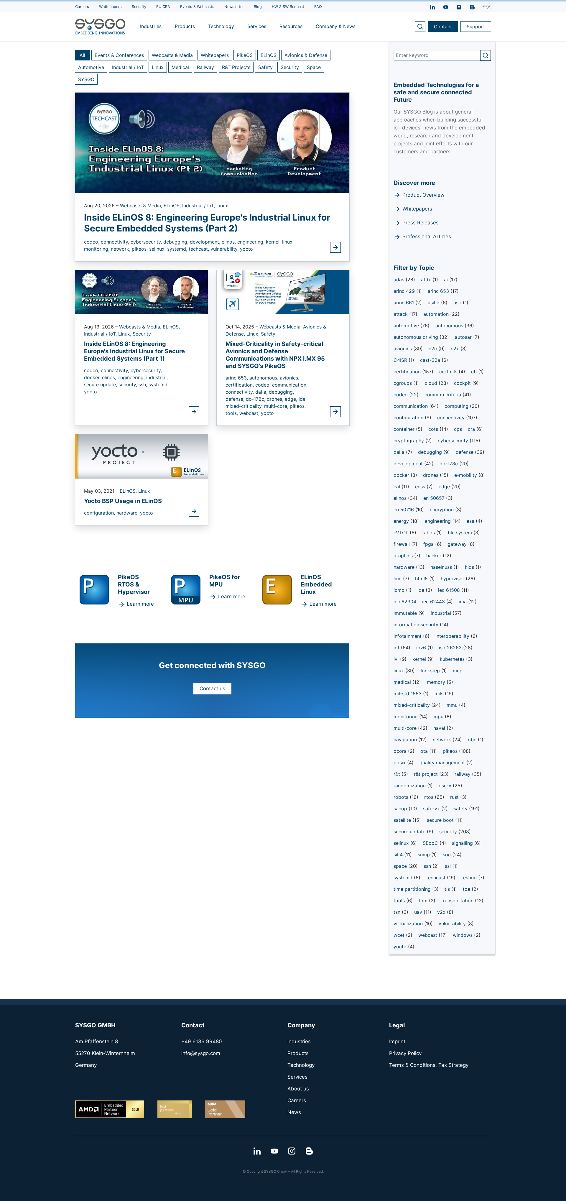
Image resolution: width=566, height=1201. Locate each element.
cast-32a (431, 360)
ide (421, 590)
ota (424, 751)
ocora (401, 751)
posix (400, 762)
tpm (424, 900)
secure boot (441, 820)
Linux (158, 67)
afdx (426, 279)
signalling (463, 843)
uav (419, 912)
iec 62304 (405, 601)
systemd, (178, 249)
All (82, 55)
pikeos (451, 751)
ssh (428, 866)
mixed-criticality (412, 705)
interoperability (453, 636)
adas (400, 279)
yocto (246, 249)
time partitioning (413, 889)
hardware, (128, 513)
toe (467, 889)
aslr (458, 302)
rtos (429, 797)
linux (399, 670)
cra (472, 429)
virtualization (409, 923)
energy (402, 521)
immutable (406, 613)
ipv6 (421, 647)
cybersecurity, (147, 242)
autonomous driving (417, 337)
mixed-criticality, (245, 406)
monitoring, (97, 249)
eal (398, 486)
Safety (265, 67)
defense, (236, 399)
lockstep (431, 670)
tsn (398, 912)
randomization (410, 785)
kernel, (274, 242)
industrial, (157, 377)
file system (460, 532)
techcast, (199, 249)
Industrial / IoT (128, 67)
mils (440, 693)
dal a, (262, 392)
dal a (400, 452)
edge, (292, 399)
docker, (93, 377)
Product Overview (423, 195)
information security (417, 624)
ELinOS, (173, 205)
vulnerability (453, 923)
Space (314, 67)
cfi (474, 371)
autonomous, (264, 378)
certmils (449, 371)
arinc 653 (439, 291)
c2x (455, 348)
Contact (443, 26)
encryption (442, 509)
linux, (288, 242)
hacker (434, 555)
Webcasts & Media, (142, 205)
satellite (403, 820)
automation (436, 314)
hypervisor (453, 578)
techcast (436, 877)
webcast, (250, 413)
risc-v (446, 785)
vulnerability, (225, 249)
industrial (442, 613)
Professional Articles (426, 236)
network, (121, 249)
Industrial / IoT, (199, 205)
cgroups (403, 383)
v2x (442, 912)
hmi (398, 578)
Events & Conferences (119, 55)
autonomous (450, 325)
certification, (240, 385)
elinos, (229, 242)
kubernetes (453, 659)
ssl (448, 866)
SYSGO (86, 79)
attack (401, 314)
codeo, (92, 242)
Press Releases (420, 223)
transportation (458, 900)
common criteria (443, 394)
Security (290, 67)
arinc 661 (404, 302)
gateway (457, 544)
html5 (422, 578)
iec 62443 (434, 601)
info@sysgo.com (200, 1053)
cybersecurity (454, 440)
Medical (180, 67)
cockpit (463, 383)
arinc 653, (237, 378)
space (401, 866)
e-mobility (466, 475)
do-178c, (256, 399)
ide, (303, 399)
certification (408, 371)
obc (473, 739)
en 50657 (434, 498)
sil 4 (399, 854)
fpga (429, 544)
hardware (405, 567)
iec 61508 (449, 590)
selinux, (158, 249)
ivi (397, 659)
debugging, (176, 242)
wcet (400, 935)
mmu (453, 705)
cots (434, 429)
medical (403, 682)
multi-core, (277, 406)
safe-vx (432, 808)
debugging (430, 452)
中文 (487, 6)
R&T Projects (236, 67)
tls (448, 889)
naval (440, 728)
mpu (439, 716)
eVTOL (402, 532)
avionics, (289, 378)
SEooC (431, 843)
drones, (276, 399)
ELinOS (269, 55)
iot (397, 647)
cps (458, 429)
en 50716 (404, 509)
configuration (409, 417)
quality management (442, 762)
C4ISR (401, 360)
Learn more (140, 604)
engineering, (251, 242)
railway (463, 774)
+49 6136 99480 (201, 1041)
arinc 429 (405, 291)
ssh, (144, 384)
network (443, 739)
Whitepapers (215, 55)
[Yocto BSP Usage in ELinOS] (141, 456)
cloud (432, 383)
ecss (421, 486)
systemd (404, 877)
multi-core (406, 728)
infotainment (408, 636)
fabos (429, 532)
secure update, (101, 384)
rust (455, 797)
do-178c (449, 463)
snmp (424, 854)
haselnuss (441, 567)
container (405, 429)
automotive (407, 325)
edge (445, 486)
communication (411, 406)
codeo (401, 394)
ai (446, 279)
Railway (205, 67)
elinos (401, 498)
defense (465, 452)
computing (457, 406)
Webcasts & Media (172, 55)
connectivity (451, 417)
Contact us (212, 688)
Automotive (91, 67)
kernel (419, 659)
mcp (458, 670)
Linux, (125, 334)
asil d (434, 302)
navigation (406, 739)
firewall (402, 544)
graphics (404, 555)
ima (463, 601)
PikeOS (245, 55)
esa (471, 521)
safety (461, 808)
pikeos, (140, 249)
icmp (400, 590)
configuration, (100, 513)
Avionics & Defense (305, 55)
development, (206, 242)
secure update (410, 831)
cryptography (409, 440)
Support (476, 26)
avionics (403, 348)
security (448, 831)
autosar (464, 337)
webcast (428, 935)
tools (400, 900)
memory (437, 682)
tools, (232, 413)
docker (402, 475)
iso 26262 (451, 647)
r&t (398, 774)
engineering (438, 521)
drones (431, 475)
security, (129, 384)
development (409, 463)
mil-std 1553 (408, 693)
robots (402, 797)
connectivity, (116, 242)
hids (470, 567)
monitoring (406, 716)
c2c (433, 348)
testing (469, 877)
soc (447, 854)
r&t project (426, 774)
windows (463, 935)
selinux (402, 843)
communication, (289, 385)
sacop (401, 808)
